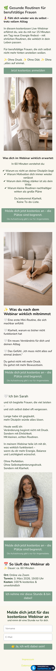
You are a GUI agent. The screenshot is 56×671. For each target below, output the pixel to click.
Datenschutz (28, 665)
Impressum (28, 659)
